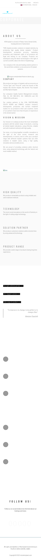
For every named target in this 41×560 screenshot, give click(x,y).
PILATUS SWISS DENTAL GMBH (23, 2)
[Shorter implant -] (8, 9)
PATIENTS (35, 2)
